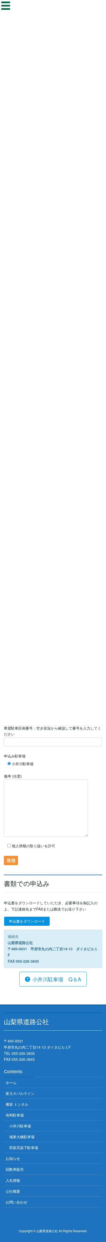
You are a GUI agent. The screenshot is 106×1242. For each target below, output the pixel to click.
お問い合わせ (16, 1202)
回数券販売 (15, 1169)
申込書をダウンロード (27, 921)
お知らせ (13, 1158)
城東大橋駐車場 (21, 1136)
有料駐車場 (15, 1115)
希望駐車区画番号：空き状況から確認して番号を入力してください (52, 731)
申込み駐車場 (14, 755)
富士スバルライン (20, 1093)
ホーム (11, 1082)
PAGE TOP (98, 1200)
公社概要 (13, 1191)
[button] (53, 979)
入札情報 (13, 1180)
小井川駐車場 (20, 1125)
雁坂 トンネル (17, 1104)
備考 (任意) (13, 776)
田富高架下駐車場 (23, 1147)
